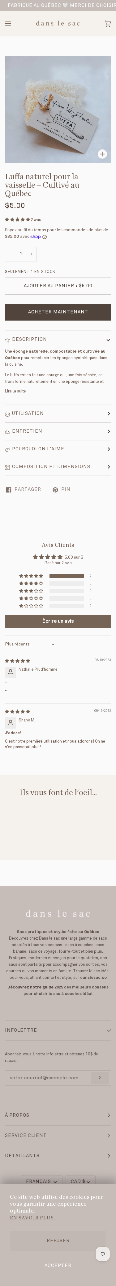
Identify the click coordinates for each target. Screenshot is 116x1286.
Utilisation (28, 413)
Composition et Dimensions (51, 467)
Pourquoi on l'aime (38, 449)
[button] (18, 220)
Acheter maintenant (58, 312)
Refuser (58, 1241)
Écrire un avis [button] (58, 621)
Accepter (58, 1266)
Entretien (27, 431)
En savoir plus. (32, 1217)
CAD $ (78, 1182)
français (39, 1182)
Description (29, 339)
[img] (17, 661)
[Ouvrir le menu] (14, 23)
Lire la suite (15, 391)
